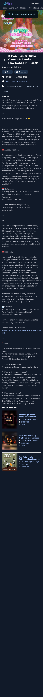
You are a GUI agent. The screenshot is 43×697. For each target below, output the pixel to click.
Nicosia (23, 8)
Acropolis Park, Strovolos (16, 81)
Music (6, 91)
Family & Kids (32, 86)
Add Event (35, 4)
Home (4, 8)
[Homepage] (7, 3)
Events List (13, 8)
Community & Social (15, 86)
